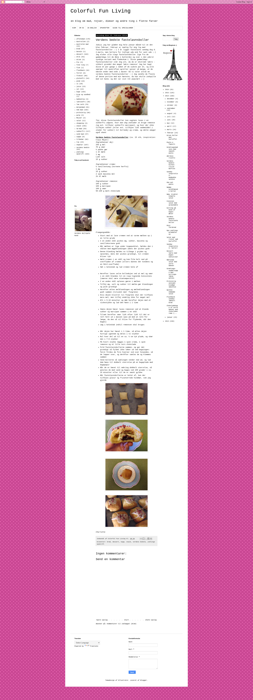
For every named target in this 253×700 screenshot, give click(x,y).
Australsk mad (82, 44)
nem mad (79, 110)
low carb (80, 104)
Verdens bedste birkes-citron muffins (171, 165)
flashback (80, 70)
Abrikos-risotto (171, 157)
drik (78, 57)
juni (169, 120)
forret (79, 73)
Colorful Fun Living (100, 11)
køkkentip (80, 99)
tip (77, 142)
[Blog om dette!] (143, 538)
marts (169, 130)
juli (169, 117)
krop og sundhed (83, 95)
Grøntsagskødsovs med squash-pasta (172, 150)
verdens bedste (139, 542)
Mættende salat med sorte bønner (172, 263)
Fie (77, 62)
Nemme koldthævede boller (172, 189)
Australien (81, 42)
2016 (167, 90)
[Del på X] (146, 538)
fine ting (80, 65)
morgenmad (80, 107)
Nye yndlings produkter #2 (172, 232)
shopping (80, 123)
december (171, 99)
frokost (79, 76)
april (169, 126)
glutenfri (80, 78)
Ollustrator (123, 680)
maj (169, 123)
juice (78, 87)
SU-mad (79, 129)
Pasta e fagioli (171, 143)
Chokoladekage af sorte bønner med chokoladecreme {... (172, 309)
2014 (167, 96)
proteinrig (81, 113)
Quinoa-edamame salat (171, 292)
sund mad (80, 134)
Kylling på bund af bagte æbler (171, 211)
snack (128, 542)
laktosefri (81, 102)
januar (170, 317)
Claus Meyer (101, 140)
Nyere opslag (102, 620)
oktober (170, 105)
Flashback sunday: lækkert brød (171, 300)
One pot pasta (170, 183)
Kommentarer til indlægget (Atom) (121, 624)
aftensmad (80, 39)
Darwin (79, 52)
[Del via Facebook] (148, 538)
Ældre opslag (151, 620)
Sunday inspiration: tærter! (172, 246)
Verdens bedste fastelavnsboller (172, 219)
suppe (78, 137)
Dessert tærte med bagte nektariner (172, 254)
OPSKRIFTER (104, 28)
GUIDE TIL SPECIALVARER (123, 28)
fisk (78, 68)
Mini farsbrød (171, 226)
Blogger (143, 680)
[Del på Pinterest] (151, 538)
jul (77, 89)
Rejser (79, 118)
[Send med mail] (141, 538)
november (171, 102)
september (171, 108)
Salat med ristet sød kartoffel (172, 239)
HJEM (74, 28)
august (170, 114)
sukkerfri (80, 131)
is (77, 84)
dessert (116, 542)
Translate (94, 646)
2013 (167, 321)
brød (109, 542)
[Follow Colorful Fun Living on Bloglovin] (173, 80)
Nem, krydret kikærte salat (172, 196)
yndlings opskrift (80, 153)
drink (78, 60)
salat (78, 121)
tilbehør (80, 139)
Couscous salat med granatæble (172, 203)
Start (126, 620)
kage (123, 542)
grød (78, 81)
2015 (167, 93)
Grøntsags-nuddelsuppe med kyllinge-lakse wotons (172, 273)
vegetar (79, 145)
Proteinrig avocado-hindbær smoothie (171, 284)
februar (170, 133)
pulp (78, 115)
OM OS (81, 28)
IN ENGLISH (92, 28)
